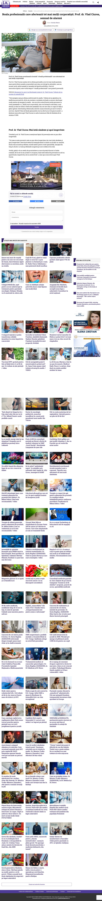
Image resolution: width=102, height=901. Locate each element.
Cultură (39, 3)
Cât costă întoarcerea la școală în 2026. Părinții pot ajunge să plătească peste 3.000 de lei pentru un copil (60, 638)
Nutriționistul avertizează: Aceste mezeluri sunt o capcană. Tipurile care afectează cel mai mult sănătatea (59, 470)
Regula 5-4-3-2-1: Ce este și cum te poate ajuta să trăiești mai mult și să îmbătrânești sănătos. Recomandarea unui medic (60, 553)
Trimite (37, 227)
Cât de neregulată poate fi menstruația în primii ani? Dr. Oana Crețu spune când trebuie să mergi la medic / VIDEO (36, 366)
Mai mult (67, 3)
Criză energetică (40, 1)
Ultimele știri (17, 1)
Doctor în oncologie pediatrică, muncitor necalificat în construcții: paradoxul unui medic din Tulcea (35, 416)
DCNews (6, 4)
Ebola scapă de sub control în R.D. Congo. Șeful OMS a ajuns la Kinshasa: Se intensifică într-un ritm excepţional (36, 695)
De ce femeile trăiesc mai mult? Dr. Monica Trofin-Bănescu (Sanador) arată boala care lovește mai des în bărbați (36, 780)
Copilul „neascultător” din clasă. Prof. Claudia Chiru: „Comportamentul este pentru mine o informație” (35, 609)
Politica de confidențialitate (26, 891)
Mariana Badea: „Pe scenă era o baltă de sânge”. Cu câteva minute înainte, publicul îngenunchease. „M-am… (48, 6)
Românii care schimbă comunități (77, 1)
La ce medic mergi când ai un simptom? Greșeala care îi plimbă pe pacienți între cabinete (13, 442)
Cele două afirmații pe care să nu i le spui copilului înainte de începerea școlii (37, 495)
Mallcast (59, 3)
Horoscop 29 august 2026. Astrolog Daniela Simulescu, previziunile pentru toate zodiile (88, 304)
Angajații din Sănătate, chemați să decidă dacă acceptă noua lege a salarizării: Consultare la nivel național (59, 289)
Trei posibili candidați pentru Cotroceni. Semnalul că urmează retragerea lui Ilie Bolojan (86, 277)
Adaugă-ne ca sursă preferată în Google (41, 30)
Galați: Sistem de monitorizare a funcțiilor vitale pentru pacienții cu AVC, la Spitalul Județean (59, 840)
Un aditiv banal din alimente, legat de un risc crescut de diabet (12, 468)
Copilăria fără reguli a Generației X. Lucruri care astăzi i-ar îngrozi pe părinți (36, 720)
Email (59, 201)
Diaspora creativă (60, 1)
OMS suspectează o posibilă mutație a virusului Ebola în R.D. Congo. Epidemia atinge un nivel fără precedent (36, 638)
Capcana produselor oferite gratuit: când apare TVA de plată (60, 260)
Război (31, 1)
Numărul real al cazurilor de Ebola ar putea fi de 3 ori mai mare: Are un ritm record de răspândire (60, 338)
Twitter (38, 201)
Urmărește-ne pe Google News (65, 30)
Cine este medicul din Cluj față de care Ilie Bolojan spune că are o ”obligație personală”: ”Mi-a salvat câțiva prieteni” (88, 295)
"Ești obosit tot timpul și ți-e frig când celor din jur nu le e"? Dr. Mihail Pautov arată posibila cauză (12, 415)
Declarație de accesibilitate (74, 891)
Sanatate (30, 11)
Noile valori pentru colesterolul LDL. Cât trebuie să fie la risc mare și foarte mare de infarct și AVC (12, 694)
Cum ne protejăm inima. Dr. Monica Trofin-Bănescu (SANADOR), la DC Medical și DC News (60, 779)
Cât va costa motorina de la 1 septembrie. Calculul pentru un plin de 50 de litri (60, 414)
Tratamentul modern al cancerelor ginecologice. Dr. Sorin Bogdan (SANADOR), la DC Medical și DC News (36, 665)
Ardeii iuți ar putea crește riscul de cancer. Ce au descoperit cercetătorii (35, 581)
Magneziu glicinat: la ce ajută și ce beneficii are (13, 580)
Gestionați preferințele (52, 891)
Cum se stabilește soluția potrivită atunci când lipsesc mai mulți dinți (36, 287)
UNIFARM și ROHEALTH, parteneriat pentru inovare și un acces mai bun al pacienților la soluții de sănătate (60, 722)
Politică (25, 1)
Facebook (16, 201)
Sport (45, 3)
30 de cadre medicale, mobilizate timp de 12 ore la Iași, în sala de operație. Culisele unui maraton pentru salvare (13, 610)
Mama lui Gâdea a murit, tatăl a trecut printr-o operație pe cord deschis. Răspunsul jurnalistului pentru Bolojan (35, 872)
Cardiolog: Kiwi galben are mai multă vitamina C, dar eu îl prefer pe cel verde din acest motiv (60, 442)
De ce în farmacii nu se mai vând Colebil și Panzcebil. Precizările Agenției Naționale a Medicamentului (12, 665)
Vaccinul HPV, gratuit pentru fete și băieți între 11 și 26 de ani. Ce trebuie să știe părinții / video (12, 365)
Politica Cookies (39, 891)
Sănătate (32, 3)
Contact (62, 891)
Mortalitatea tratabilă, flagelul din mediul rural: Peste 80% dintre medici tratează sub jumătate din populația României (59, 809)
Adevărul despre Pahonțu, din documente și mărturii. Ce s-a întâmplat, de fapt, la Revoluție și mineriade (87, 285)
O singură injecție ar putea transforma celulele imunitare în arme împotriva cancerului (12, 338)
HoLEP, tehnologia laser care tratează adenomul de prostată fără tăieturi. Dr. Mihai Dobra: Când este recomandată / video (12, 497)
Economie (50, 1)
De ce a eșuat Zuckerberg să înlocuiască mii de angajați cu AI (60, 524)
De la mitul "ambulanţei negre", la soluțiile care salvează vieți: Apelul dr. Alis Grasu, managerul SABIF (36, 469)
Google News (27, 196)
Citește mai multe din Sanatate (37, 884)
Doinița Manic (55, 22)
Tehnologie (51, 3)
